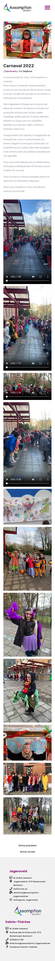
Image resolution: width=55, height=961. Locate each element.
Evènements (11, 71)
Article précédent (27, 845)
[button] (47, 7)
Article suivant (27, 852)
